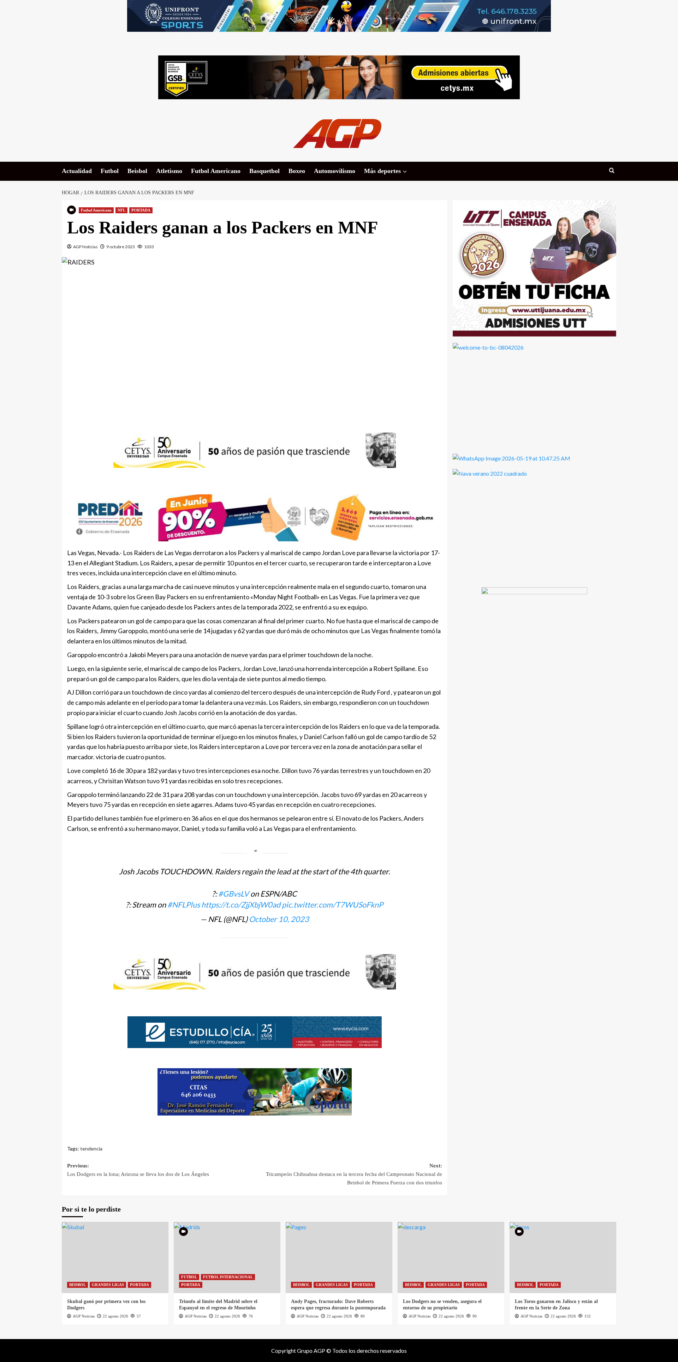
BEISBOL (77, 1285)
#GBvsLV (233, 893)
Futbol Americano (215, 170)
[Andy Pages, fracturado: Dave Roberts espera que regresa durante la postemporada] (339, 1257)
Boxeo (297, 170)
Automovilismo (334, 170)
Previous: (138, 1170)
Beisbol (137, 170)
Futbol (110, 170)
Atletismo (169, 170)
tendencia (91, 1149)
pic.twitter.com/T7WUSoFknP (332, 904)
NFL (121, 210)
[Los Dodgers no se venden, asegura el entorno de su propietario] (451, 1257)
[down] (405, 171)
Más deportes (382, 170)
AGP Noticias (85, 246)
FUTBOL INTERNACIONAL (228, 1277)
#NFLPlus (183, 904)
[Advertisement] (254, 342)
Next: (354, 1174)
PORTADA (140, 210)
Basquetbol (264, 170)
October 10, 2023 (279, 919)
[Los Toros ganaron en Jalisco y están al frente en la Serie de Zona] (563, 1257)
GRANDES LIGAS (108, 1285)
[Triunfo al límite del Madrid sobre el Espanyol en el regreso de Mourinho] (227, 1257)
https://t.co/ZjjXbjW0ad (240, 904)
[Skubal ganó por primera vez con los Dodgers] (115, 1257)
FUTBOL (189, 1277)
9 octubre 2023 (120, 246)
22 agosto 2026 (115, 1316)
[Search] (611, 171)
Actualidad (77, 170)
